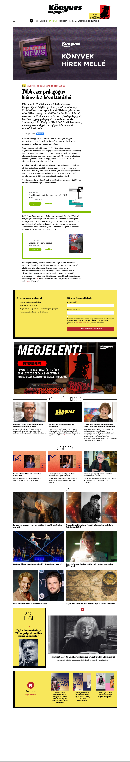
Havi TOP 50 (53, 21)
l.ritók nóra (57, 86)
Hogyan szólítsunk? (73, 309)
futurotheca (63, 21)
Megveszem (35, 204)
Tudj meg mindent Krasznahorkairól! (95, 16)
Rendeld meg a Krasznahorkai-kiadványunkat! (84, 21)
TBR (37, 21)
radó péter (62, 86)
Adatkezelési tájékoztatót (82, 322)
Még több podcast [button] (30, 694)
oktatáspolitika (49, 86)
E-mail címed (72, 302)
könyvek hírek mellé (32, 86)
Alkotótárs (44, 21)
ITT (52, 229)
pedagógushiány (41, 86)
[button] (14, 20)
